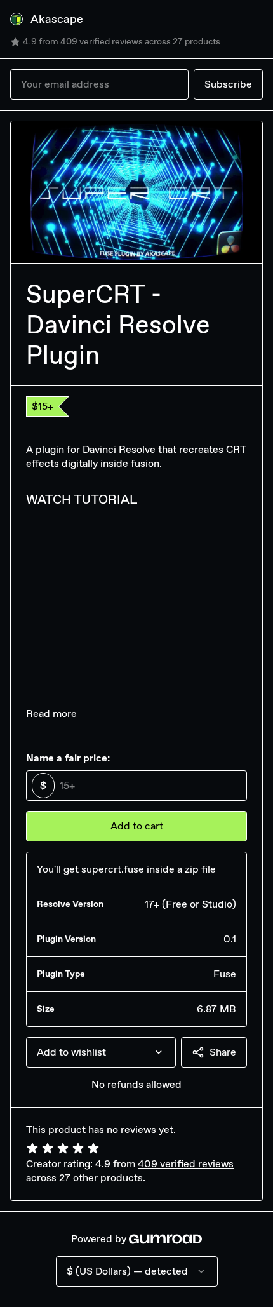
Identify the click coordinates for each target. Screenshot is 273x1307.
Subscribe (228, 84)
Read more (51, 713)
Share (223, 1052)
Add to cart (136, 826)
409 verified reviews (186, 1164)
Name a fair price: (68, 758)
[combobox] (101, 1052)
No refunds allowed (136, 1084)
